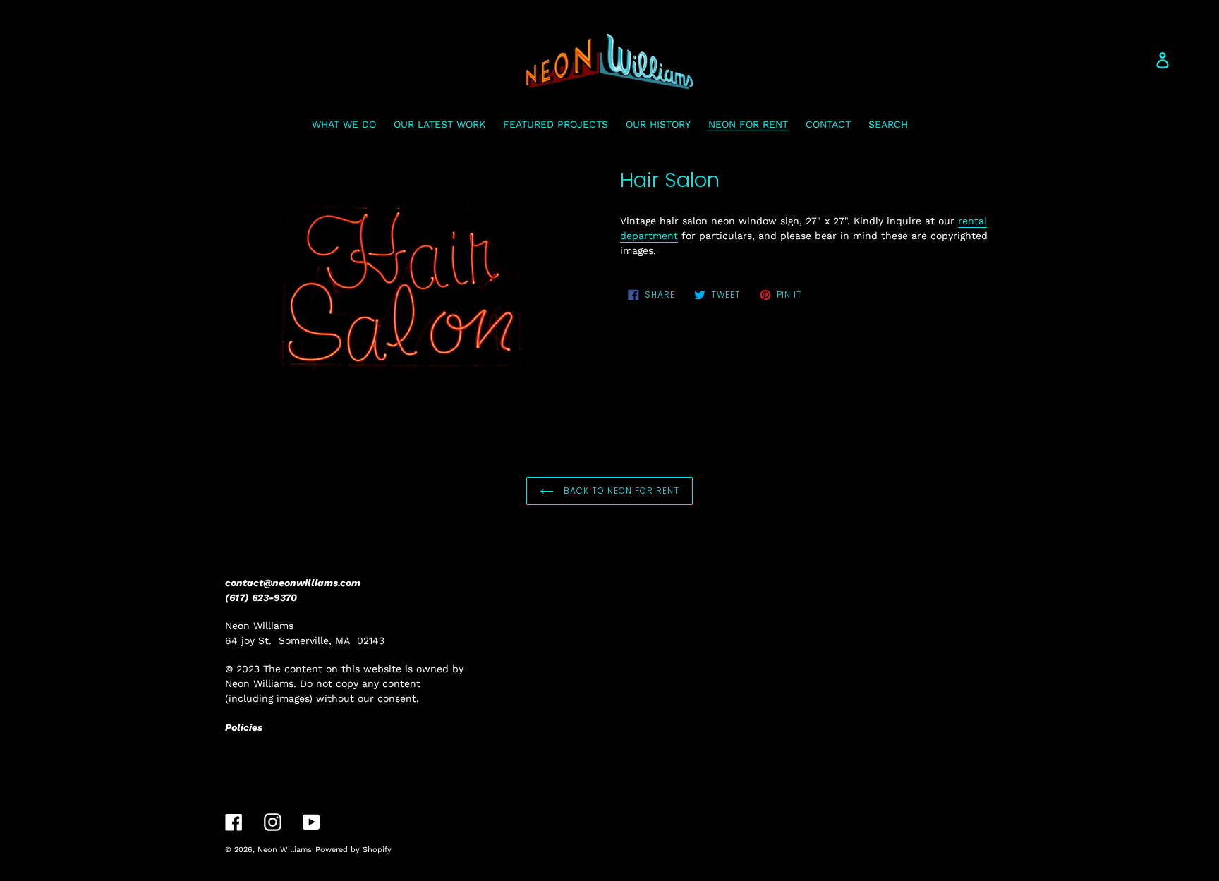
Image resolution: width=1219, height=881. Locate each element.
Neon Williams (284, 849)
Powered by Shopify (353, 849)
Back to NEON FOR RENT (620, 491)
